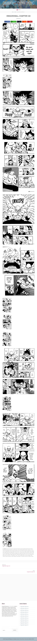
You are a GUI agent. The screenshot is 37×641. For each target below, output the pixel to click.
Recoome (6, 555)
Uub (25, 555)
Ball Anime (29, 548)
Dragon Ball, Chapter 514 (24, 618)
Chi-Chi (32, 549)
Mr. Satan (6, 554)
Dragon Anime (29, 550)
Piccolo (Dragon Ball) (30, 554)
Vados (27, 555)
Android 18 (15, 548)
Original (17, 554)
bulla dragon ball (7, 549)
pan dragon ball (21, 554)
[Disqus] (18, 587)
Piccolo (25, 554)
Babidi (24, 548)
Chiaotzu (10, 550)
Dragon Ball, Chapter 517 (24, 612)
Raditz (4, 555)
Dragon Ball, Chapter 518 (24, 610)
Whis (13, 556)
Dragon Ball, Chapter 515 (24, 616)
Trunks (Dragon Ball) (21, 555)
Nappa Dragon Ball (13, 554)
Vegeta (29, 555)
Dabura (13, 550)
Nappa (9, 554)
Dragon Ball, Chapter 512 (24, 622)
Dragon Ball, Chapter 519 (24, 608)
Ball (26, 548)
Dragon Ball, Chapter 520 (24, 606)
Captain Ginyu (15, 549)
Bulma (12, 549)
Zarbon (32, 556)
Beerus (4, 549)
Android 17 (11, 548)
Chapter (26, 549)
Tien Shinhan (13, 555)
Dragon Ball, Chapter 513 (24, 620)
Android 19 (19, 548)
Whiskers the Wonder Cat (18, 556)
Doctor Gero (19, 550)
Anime (22, 548)
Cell (18, 549)
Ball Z (32, 548)
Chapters (29, 549)
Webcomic (10, 556)
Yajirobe (23, 556)
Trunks (16, 555)
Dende (16, 550)
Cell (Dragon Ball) (22, 549)
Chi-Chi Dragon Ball (6, 550)
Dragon (25, 550)
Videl (31, 555)
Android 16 (8, 548)
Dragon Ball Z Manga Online (18, 3)
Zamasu (29, 556)
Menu (19, 9)
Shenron (9, 555)
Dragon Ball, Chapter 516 (24, 614)
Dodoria (22, 550)
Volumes (6, 556)
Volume (4, 556)
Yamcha (26, 556)
